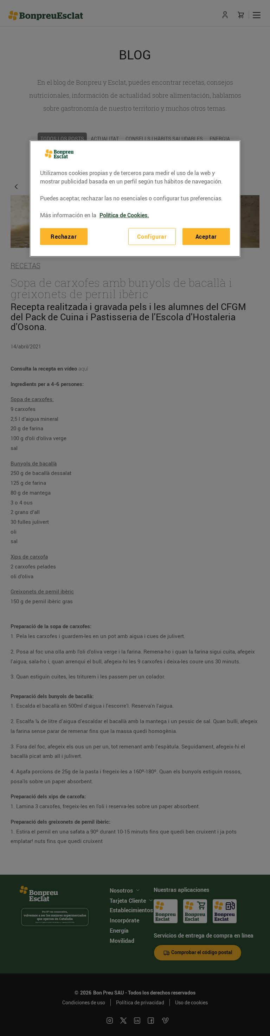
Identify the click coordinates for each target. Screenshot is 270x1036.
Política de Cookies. (124, 215)
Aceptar (206, 236)
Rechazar (64, 236)
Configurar (152, 236)
